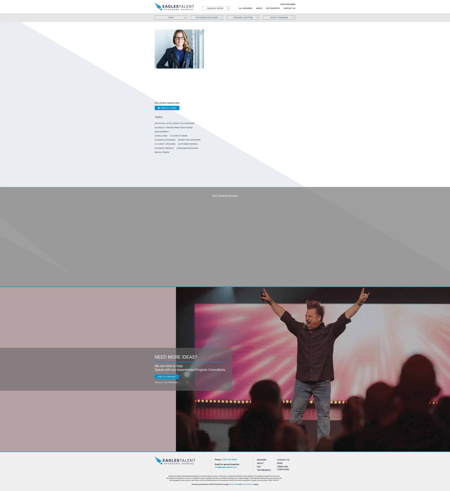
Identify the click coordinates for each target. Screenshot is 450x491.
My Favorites (273, 8)
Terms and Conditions (283, 468)
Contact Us (289, 8)
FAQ (259, 466)
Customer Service (188, 144)
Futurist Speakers (165, 144)
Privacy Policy (234, 484)
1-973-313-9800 (287, 4)
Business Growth (164, 148)
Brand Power (162, 152)
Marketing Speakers (189, 140)
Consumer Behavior (187, 148)
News (280, 463)
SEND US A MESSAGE (167, 377)
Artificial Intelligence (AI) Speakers (175, 123)
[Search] (228, 8)
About (259, 8)
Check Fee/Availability (252, 48)
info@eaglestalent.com (226, 467)
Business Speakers (165, 140)
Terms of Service (248, 484)
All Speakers (245, 8)
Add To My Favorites (224, 48)
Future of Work (178, 136)
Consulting (161, 136)
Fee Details (215, 64)
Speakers (261, 460)
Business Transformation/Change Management (174, 129)
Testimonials (264, 470)
